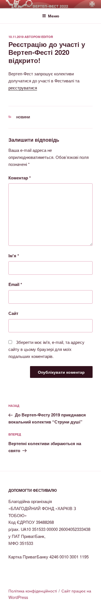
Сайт (13, 313)
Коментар (19, 178)
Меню (53, 16)
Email (15, 284)
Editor (47, 37)
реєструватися (22, 88)
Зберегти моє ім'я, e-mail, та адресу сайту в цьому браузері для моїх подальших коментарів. (46, 349)
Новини (23, 117)
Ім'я (13, 255)
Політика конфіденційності (32, 591)
